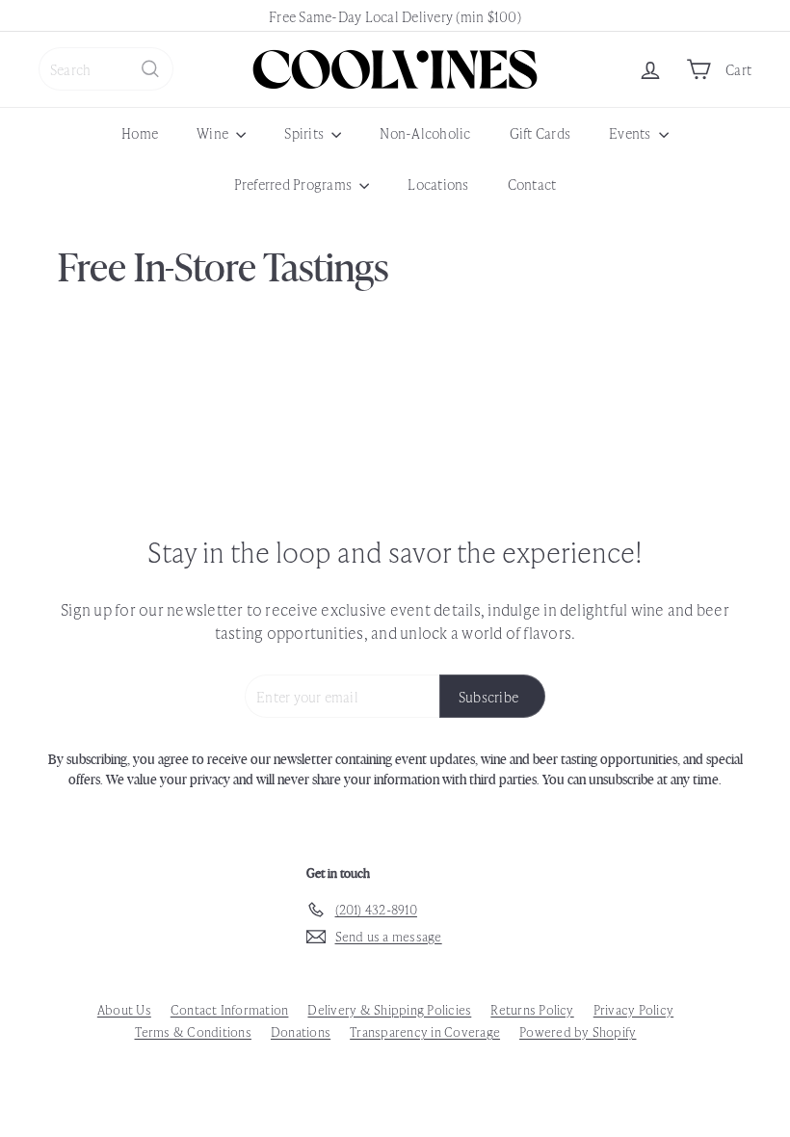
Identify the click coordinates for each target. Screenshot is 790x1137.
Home (139, 132)
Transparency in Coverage (425, 1031)
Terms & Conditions (193, 1031)
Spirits (305, 132)
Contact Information (230, 1009)
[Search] (150, 69)
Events (631, 132)
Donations (300, 1031)
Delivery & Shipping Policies (389, 1009)
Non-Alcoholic (425, 132)
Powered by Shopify (577, 1031)
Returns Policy (531, 1009)
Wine (214, 132)
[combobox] (106, 69)
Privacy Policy (633, 1009)
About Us (124, 1009)
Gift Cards (540, 132)
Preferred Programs (295, 183)
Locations (438, 183)
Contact (532, 183)
